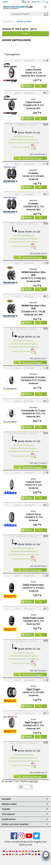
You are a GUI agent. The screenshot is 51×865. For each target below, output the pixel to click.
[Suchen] (46, 14)
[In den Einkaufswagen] (41, 86)
